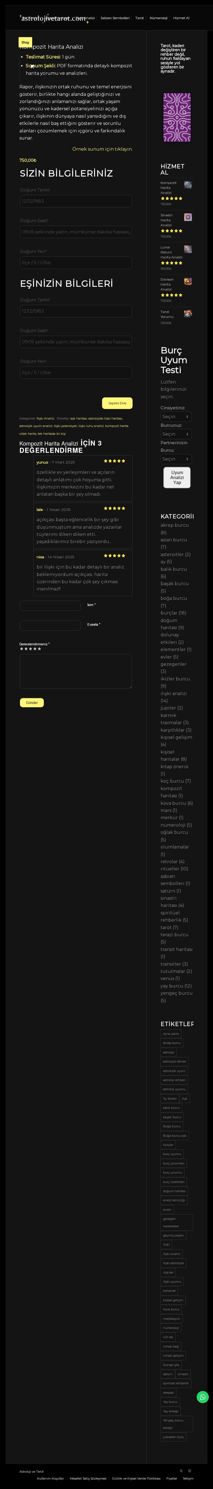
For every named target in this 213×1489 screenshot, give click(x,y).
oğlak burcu (174, 832)
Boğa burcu (172, 1126)
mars (166, 810)
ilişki (166, 1244)
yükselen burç (173, 1437)
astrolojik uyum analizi (35, 426)
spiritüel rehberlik (176, 1383)
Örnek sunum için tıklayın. (102, 149)
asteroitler (172, 554)
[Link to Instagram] (189, 1471)
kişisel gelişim (176, 737)
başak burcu (175, 583)
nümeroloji (173, 825)
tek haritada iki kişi (52, 434)
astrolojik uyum (174, 1071)
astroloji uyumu (174, 1089)
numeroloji (171, 1328)
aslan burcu (174, 539)
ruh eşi (168, 1337)
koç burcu (172, 781)
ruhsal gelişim (173, 1355)
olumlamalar (175, 847)
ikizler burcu (175, 679)
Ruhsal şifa (171, 1365)
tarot (166, 927)
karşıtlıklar (173, 730)
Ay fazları (170, 1098)
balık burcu (174, 569)
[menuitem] (30, 18)
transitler (171, 964)
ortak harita (27, 434)
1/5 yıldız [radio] (21, 648)
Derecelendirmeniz (34, 644)
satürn (168, 891)
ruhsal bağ (171, 1346)
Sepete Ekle (117, 403)
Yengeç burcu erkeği (173, 1423)
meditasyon (171, 1319)
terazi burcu (175, 934)
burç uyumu (172, 1154)
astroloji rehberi (174, 1080)
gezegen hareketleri (171, 1222)
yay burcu (172, 986)
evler (166, 657)
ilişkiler (168, 1272)
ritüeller (170, 868)
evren (167, 1210)
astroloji (168, 1052)
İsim (91, 604)
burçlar (169, 613)
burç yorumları (173, 1163)
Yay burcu (170, 1402)
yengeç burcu (177, 993)
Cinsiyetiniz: (173, 407)
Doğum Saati (34, 220)
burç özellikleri (173, 1182)
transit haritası (177, 949)
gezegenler (174, 664)
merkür (169, 817)
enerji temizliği (174, 1200)
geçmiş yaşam (173, 1235)
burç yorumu (172, 1172)
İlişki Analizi (45, 418)
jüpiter (168, 708)
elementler (173, 649)
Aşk (184, 1098)
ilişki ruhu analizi (91, 426)
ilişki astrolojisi (173, 1263)
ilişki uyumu (172, 1282)
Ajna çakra (171, 1034)
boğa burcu (174, 598)
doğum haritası (174, 1191)
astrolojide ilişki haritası (105, 418)
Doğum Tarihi (35, 189)
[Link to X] (181, 1471)
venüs (167, 978)
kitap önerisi (175, 766)
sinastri (183, 1374)
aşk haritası (78, 418)
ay (163, 561)
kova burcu (173, 803)
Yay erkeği (170, 1411)
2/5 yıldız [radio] (23, 648)
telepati (168, 1393)
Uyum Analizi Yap (177, 477)
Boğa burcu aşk (174, 1136)
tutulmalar (173, 971)
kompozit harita (116, 426)
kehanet (169, 1291)
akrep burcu (175, 525)
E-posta (93, 624)
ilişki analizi (174, 693)
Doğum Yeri (33, 251)
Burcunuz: (171, 425)
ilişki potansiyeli (65, 426)
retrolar (169, 861)
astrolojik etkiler (174, 1061)
